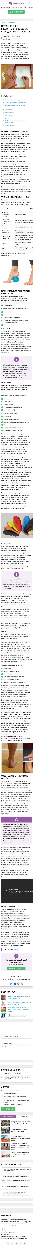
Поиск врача (21, 968)
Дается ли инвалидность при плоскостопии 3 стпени (19, 1130)
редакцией (16, 949)
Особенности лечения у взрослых (15, 99)
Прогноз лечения (10, 125)
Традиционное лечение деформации (16, 102)
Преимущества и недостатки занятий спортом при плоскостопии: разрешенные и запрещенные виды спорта (21, 1146)
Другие (7, 118)
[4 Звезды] (10, 979)
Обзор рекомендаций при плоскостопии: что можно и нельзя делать (21, 1138)
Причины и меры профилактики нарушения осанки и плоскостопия (19, 997)
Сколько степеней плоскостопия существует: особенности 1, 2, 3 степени (20, 1154)
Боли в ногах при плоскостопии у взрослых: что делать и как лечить (19, 1003)
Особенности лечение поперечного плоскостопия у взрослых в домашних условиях (18, 1009)
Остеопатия (8, 109)
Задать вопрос (12, 968)
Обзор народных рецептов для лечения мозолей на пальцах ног (16, 1169)
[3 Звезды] (8, 979)
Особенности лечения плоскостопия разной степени (16, 121)
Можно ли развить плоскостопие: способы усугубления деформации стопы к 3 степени (21, 1123)
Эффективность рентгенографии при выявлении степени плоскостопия (17, 1016)
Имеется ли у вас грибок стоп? (12, 1073)
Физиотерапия (9, 112)
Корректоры (8, 115)
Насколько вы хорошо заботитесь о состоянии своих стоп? (17, 1078)
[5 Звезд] (13, 979)
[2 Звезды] (6, 979)
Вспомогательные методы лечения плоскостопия (15, 106)
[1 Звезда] (4, 979)
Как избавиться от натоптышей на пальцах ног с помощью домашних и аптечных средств (15, 1175)
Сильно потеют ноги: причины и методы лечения (16, 1181)
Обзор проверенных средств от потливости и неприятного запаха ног (15, 1187)
